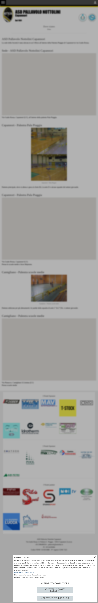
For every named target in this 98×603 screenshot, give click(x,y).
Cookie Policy (18, 572)
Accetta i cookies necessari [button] (55, 590)
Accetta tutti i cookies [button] (55, 598)
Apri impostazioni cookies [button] (55, 583)
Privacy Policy (29, 572)
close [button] (94, 557)
